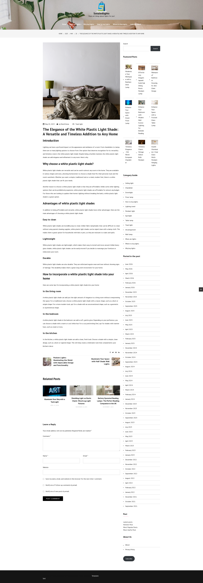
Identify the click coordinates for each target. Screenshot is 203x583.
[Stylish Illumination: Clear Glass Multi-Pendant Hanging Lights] (154, 142)
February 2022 (130, 487)
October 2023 (130, 413)
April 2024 (129, 385)
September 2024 (131, 362)
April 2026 (129, 273)
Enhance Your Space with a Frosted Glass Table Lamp (154, 116)
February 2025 (130, 339)
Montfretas (65, 124)
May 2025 (128, 325)
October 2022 (130, 469)
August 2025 (129, 311)
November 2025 (131, 297)
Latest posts (127, 522)
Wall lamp (128, 234)
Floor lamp (129, 197)
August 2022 (129, 478)
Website (45, 467)
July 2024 (128, 371)
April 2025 (129, 329)
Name (45, 456)
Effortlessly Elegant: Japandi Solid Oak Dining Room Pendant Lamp (141, 83)
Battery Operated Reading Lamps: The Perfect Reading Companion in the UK (108, 401)
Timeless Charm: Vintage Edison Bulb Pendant (141, 153)
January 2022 (130, 492)
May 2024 (128, 380)
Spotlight (128, 216)
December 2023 (131, 404)
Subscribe (129, 559)
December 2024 (131, 348)
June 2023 (129, 432)
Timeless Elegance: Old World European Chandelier (128, 155)
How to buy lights (103, 24)
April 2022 (129, 483)
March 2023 (129, 446)
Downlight (129, 192)
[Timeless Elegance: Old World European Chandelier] (128, 142)
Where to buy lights (120, 24)
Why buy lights (89, 24)
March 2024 (129, 390)
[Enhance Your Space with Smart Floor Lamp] (128, 102)
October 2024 (130, 357)
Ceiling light (129, 183)
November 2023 (131, 408)
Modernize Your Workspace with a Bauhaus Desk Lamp (128, 79)
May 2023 (128, 436)
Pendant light (130, 211)
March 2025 (129, 334)
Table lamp (129, 220)
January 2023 (130, 455)
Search (125, 44)
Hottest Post (128, 525)
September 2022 (131, 473)
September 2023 (131, 418)
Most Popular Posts (130, 527)
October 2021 (130, 501)
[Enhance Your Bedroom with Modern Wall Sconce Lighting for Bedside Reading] (141, 102)
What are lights (75, 24)
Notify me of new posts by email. (57, 491)
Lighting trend (135, 24)
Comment (47, 436)
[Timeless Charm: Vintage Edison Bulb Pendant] (141, 142)
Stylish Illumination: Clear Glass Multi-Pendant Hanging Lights (154, 156)
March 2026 (129, 278)
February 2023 (130, 450)
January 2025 (130, 343)
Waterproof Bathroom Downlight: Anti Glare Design (154, 81)
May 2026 (128, 269)
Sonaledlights (101, 13)
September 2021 (131, 506)
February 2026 (130, 283)
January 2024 (130, 399)
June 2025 (129, 320)
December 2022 (131, 460)
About (127, 545)
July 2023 (128, 427)
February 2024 (130, 394)
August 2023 (129, 422)
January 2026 (130, 287)
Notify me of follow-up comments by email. (61, 485)
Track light (79, 124)
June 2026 (129, 264)
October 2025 (130, 301)
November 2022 (131, 464)
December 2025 (131, 292)
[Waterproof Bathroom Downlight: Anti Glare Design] (154, 68)
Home (64, 24)
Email (85, 456)
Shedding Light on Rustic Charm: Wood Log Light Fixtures (81, 401)
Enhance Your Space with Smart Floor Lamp (128, 115)
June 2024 (129, 376)
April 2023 (129, 441)
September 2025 (131, 306)
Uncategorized (130, 230)
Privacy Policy (130, 549)
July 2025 (128, 315)
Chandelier (129, 188)
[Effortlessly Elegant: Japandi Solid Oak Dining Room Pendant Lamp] (141, 68)
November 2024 (131, 353)
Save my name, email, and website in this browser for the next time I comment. (74, 479)
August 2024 (129, 366)
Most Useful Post (129, 530)
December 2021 (131, 497)
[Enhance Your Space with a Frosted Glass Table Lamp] (154, 102)
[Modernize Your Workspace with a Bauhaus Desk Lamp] (128, 66)
